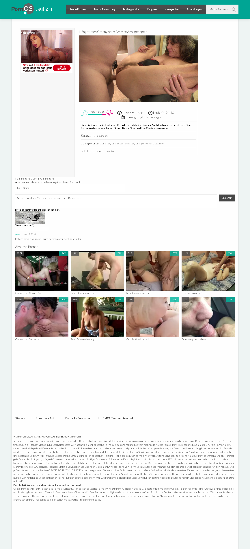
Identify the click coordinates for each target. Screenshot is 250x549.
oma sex (129, 143)
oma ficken (118, 143)
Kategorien (172, 9)
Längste (152, 9)
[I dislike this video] (110, 113)
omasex (106, 143)
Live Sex (109, 151)
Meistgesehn (131, 9)
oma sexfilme (157, 143)
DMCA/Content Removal (117, 418)
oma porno (142, 143)
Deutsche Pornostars (78, 418)
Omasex (103, 135)
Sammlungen (194, 9)
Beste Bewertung (104, 9)
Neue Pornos (78, 9)
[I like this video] (84, 113)
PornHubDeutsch (32, 8)
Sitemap (20, 418)
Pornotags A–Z (45, 418)
